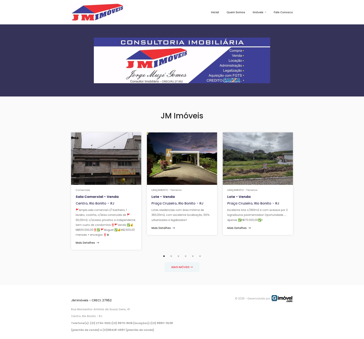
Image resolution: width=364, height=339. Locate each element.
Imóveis (258, 12)
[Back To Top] (353, 328)
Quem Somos (236, 12)
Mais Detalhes (86, 243)
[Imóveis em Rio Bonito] (282, 298)
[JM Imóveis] (97, 12)
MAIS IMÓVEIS (180, 267)
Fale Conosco (283, 12)
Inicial (215, 12)
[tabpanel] (106, 191)
